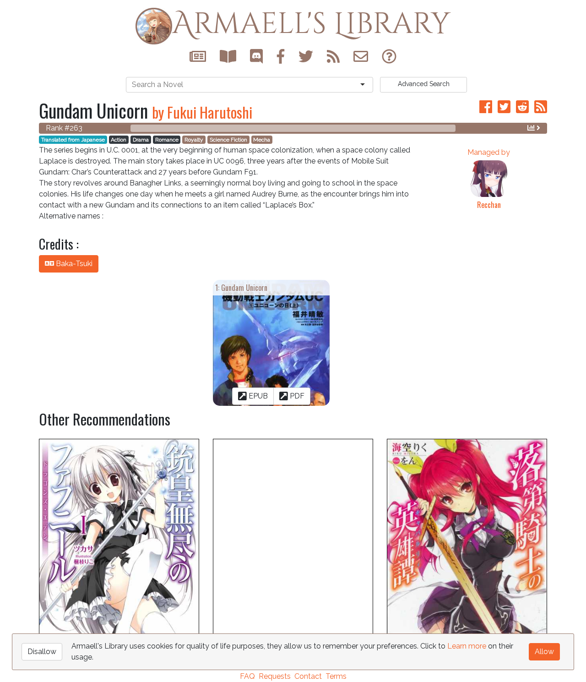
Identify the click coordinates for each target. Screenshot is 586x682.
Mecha (261, 139)
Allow (544, 651)
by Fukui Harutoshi (202, 112)
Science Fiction (228, 139)
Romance (167, 139)
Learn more (466, 646)
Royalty (193, 139)
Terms (336, 676)
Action (118, 139)
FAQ (247, 676)
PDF (296, 396)
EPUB (257, 396)
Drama (141, 139)
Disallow (41, 651)
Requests (275, 676)
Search (424, 83)
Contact (308, 676)
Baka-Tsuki (73, 263)
